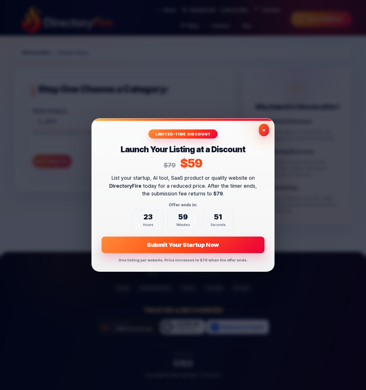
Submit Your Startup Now (183, 244)
